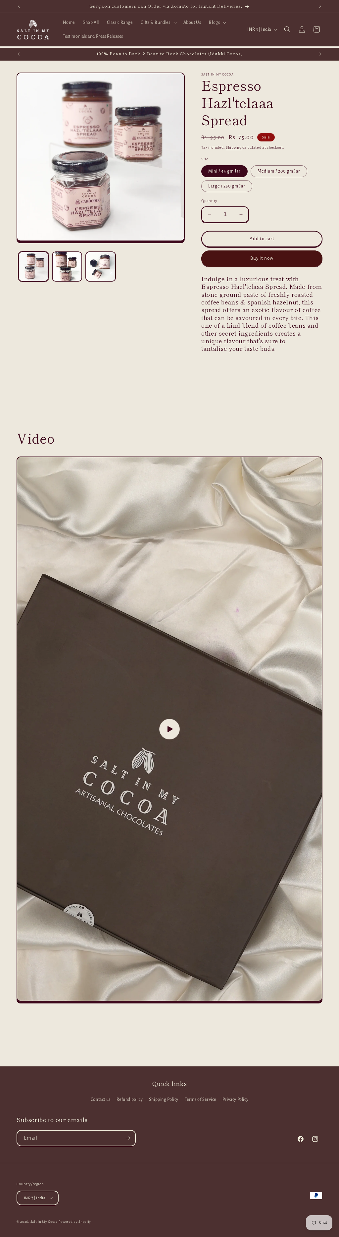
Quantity (209, 201)
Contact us (101, 1099)
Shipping (234, 147)
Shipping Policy (163, 1099)
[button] (158, 22)
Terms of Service (201, 1099)
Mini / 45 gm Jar (224, 171)
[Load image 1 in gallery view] (33, 266)
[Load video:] (169, 729)
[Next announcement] (320, 6)
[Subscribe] (128, 1138)
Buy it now (261, 258)
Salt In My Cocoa (44, 1221)
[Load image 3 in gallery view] (100, 266)
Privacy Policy (235, 1099)
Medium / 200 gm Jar (279, 171)
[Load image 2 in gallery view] (67, 266)
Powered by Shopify (75, 1221)
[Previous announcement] (19, 6)
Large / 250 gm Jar (226, 186)
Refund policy (130, 1099)
